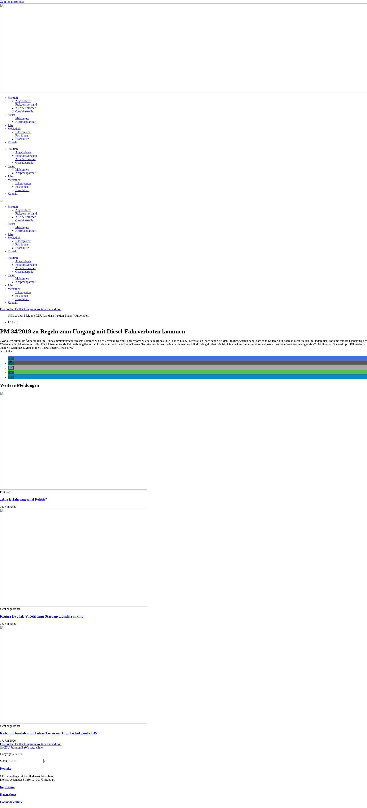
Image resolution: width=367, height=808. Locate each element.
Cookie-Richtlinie (11, 802)
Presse (11, 114)
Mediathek (14, 128)
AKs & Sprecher (25, 108)
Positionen (21, 135)
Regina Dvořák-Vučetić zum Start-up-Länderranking (42, 616)
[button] (11, 358)
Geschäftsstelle (24, 111)
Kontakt (12, 142)
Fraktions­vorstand (26, 104)
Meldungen (22, 118)
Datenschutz (8, 794)
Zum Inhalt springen (12, 1)
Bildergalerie (23, 132)
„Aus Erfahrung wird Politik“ (23, 499)
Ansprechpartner (25, 121)
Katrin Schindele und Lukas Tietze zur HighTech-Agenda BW (48, 733)
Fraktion (13, 97)
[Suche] (45, 761)
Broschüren (22, 139)
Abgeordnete (23, 101)
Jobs (10, 125)
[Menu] (1, 201)
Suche (3, 760)
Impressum (7, 787)
